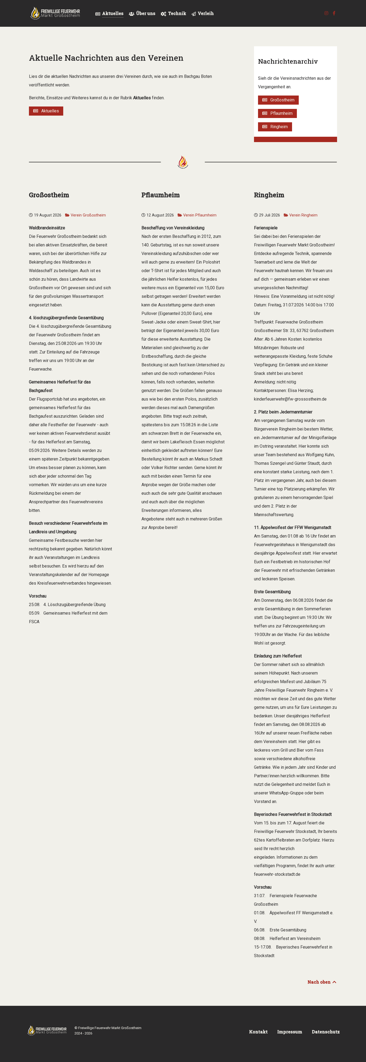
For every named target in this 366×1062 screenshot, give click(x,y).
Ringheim (277, 126)
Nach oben (320, 982)
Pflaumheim (280, 113)
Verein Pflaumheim (199, 215)
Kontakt (258, 1031)
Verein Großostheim (88, 215)
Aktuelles (48, 110)
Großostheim (280, 99)
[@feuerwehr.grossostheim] (327, 13)
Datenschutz (326, 1031)
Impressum (289, 1031)
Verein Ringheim (303, 215)
